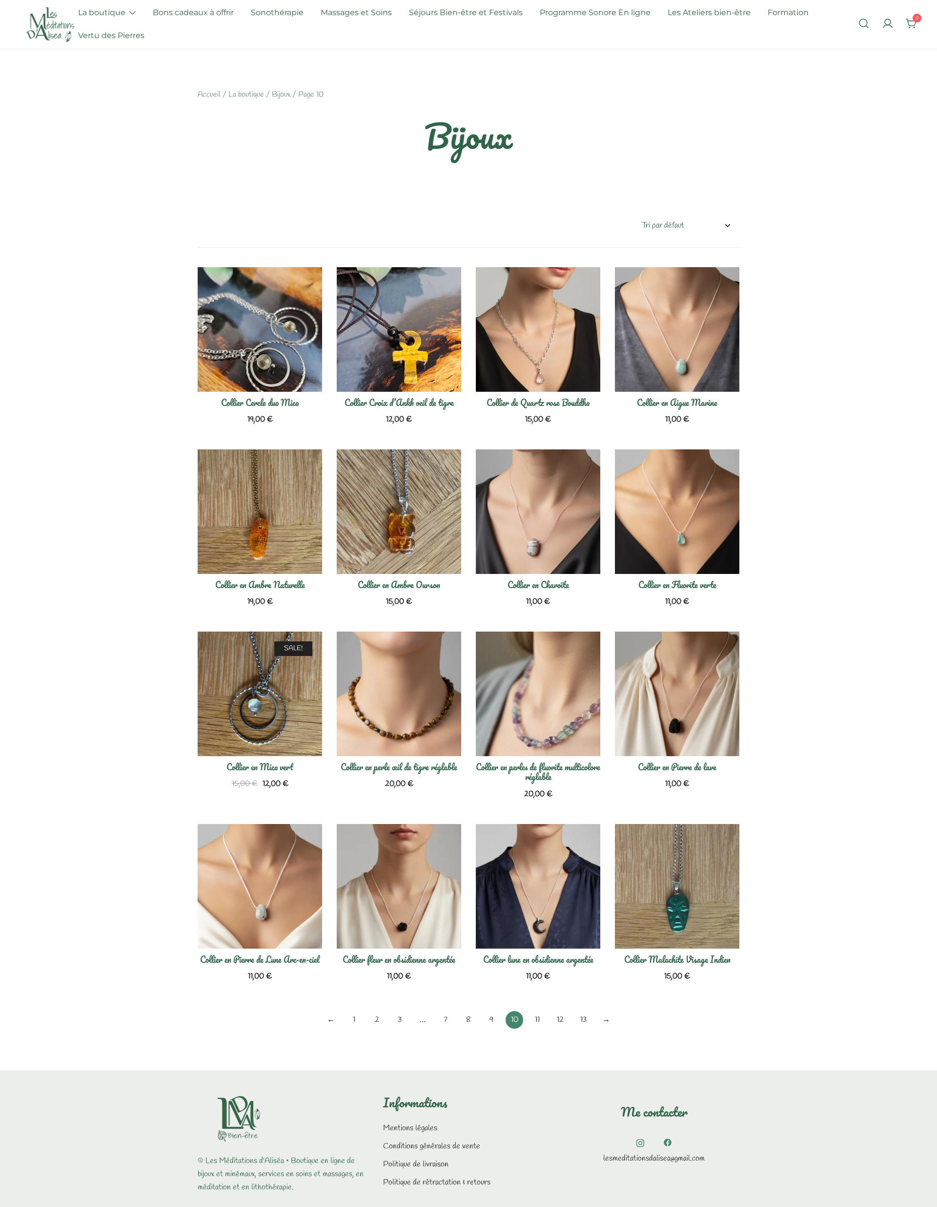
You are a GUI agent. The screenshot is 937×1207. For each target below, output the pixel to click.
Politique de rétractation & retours (436, 1182)
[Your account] (888, 24)
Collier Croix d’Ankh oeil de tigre (399, 402)
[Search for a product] (864, 24)
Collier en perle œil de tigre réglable (399, 767)
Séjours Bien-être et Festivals (466, 12)
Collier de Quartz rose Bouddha (538, 402)
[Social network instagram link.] (640, 1141)
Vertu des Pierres (111, 35)
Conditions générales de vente (431, 1146)
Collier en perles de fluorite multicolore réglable (538, 771)
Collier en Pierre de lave (677, 767)
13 (583, 1020)
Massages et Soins (356, 12)
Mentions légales (410, 1128)
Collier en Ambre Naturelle (260, 585)
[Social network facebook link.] (668, 1141)
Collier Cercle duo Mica (260, 402)
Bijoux (281, 94)
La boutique (101, 12)
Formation (788, 12)
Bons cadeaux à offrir (193, 12)
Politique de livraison (415, 1164)
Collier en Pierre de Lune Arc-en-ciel (260, 959)
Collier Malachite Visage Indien (677, 959)
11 (537, 1020)
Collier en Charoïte (538, 585)
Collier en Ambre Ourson (399, 585)
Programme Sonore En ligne (595, 12)
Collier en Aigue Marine (677, 402)
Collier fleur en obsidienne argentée (399, 959)
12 (560, 1020)
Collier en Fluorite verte (677, 585)
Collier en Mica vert (259, 767)
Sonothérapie (277, 12)
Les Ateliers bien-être (709, 12)
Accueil (209, 94)
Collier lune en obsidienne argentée (538, 959)
